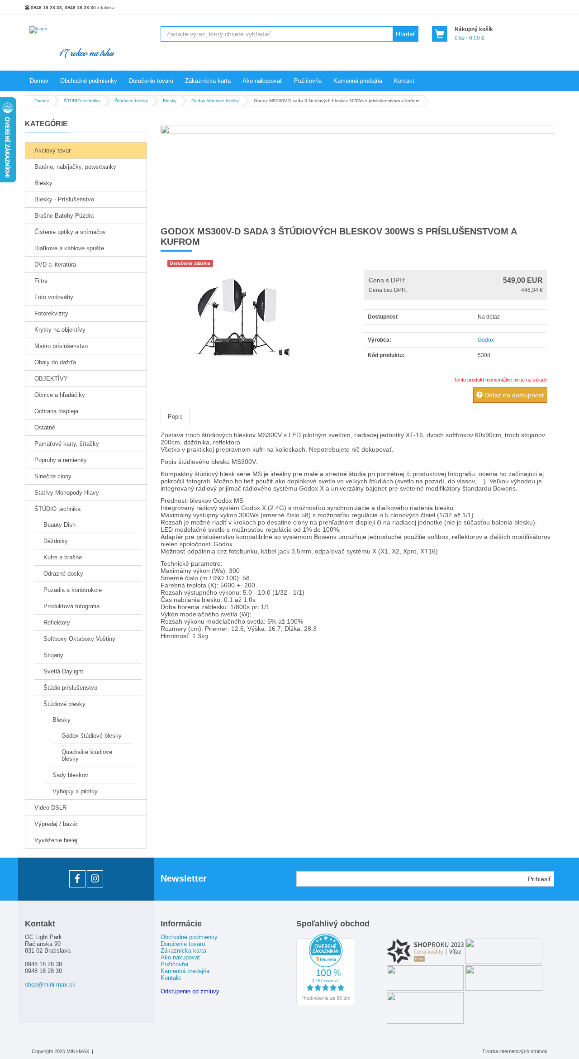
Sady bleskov (70, 775)
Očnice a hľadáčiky (59, 394)
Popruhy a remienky (60, 460)
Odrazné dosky (63, 573)
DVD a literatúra (55, 264)
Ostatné (44, 427)
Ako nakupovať (262, 80)
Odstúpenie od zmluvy (190, 991)
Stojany (53, 655)
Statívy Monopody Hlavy (66, 492)
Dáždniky (55, 541)
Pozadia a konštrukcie (72, 590)
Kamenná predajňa (357, 80)
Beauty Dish (59, 524)
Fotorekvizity (51, 313)
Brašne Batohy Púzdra (64, 215)
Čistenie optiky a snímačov (70, 232)
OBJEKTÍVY (51, 378)
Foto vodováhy (53, 297)
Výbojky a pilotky (75, 791)
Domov (39, 80)
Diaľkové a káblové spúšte (69, 248)
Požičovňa (308, 80)
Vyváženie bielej (55, 840)
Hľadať (405, 34)
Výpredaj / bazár (55, 823)
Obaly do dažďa (55, 362)
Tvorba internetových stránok (514, 1051)
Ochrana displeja (56, 411)
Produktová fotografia (71, 606)
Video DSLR (50, 807)
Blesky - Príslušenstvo (64, 199)
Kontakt (404, 80)
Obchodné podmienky (88, 80)
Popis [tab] (175, 416)
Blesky (43, 183)
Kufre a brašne (62, 557)
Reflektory (56, 622)
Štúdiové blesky (64, 704)
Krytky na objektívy (59, 329)
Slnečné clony (52, 476)
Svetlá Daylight (63, 671)
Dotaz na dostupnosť (513, 395)
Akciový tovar (52, 150)
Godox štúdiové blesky (92, 735)
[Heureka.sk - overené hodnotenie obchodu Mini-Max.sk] (325, 1004)
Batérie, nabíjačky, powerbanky (75, 166)
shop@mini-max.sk (50, 984)
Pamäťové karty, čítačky (66, 443)
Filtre (40, 280)
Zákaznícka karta (208, 80)
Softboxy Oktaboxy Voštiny (79, 638)
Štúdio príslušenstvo (70, 687)
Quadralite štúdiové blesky (87, 755)
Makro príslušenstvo (61, 346)
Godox (486, 340)
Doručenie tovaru (151, 80)
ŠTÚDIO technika (57, 509)
